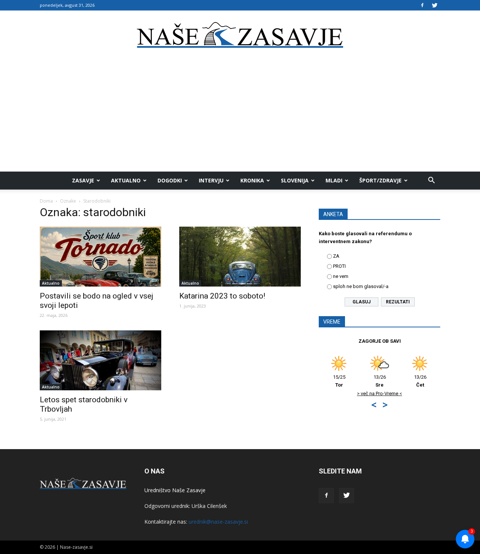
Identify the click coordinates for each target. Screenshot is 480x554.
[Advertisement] (240, 115)
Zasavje (83, 180)
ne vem (340, 276)
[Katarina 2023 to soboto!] (240, 257)
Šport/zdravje (380, 180)
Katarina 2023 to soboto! (222, 295)
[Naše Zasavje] (240, 35)
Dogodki (170, 180)
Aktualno (126, 180)
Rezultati (398, 302)
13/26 (380, 381)
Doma (46, 201)
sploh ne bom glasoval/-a (360, 286)
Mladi (334, 180)
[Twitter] (434, 5)
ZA (336, 256)
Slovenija (295, 180)
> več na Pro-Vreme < (379, 393)
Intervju (211, 180)
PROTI (339, 266)
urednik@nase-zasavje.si (218, 521)
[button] (431, 181)
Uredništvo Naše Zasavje (175, 490)
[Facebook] (422, 5)
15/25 (339, 381)
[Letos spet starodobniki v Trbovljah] (100, 360)
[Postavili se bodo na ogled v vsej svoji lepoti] (100, 257)
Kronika (252, 180)
